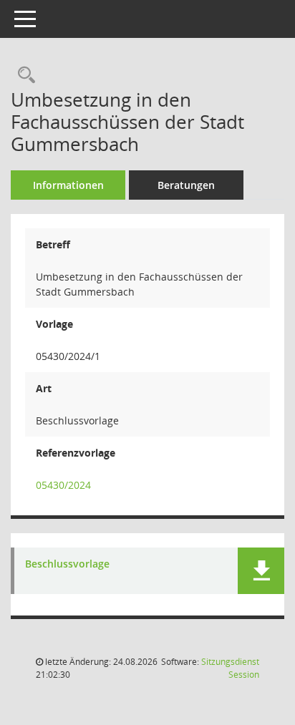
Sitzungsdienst (230, 668)
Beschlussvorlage (67, 564)
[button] (261, 571)
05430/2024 (63, 485)
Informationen (68, 185)
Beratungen (186, 185)
